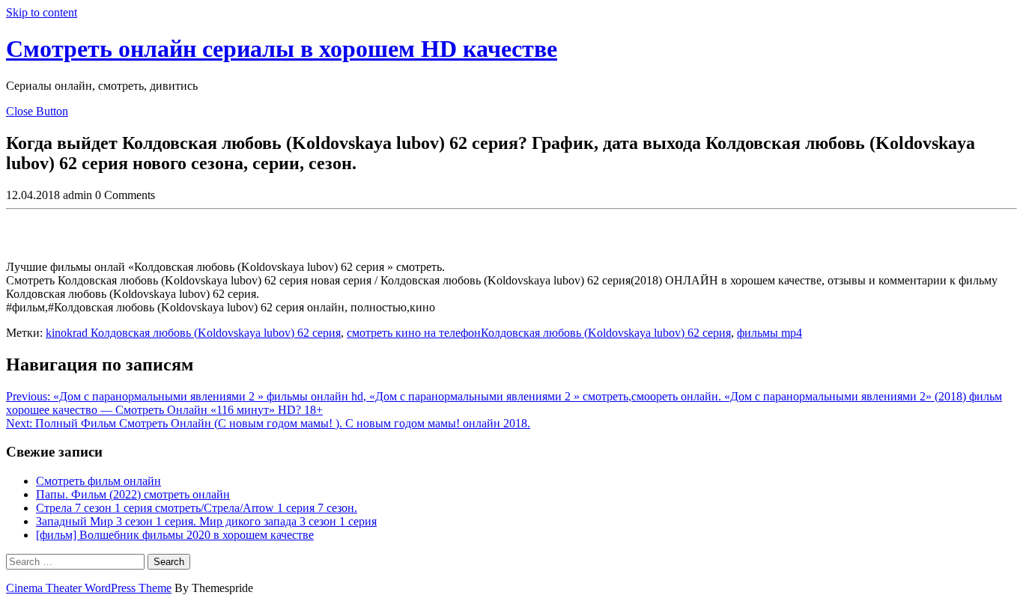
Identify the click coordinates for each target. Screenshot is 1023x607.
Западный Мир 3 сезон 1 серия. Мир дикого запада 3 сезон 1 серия (206, 521)
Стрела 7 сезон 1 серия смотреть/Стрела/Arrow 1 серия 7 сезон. (196, 507)
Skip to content (41, 12)
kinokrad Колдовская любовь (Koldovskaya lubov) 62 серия (193, 332)
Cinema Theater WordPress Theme (88, 588)
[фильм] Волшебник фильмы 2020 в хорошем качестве (175, 534)
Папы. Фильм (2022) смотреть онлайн (133, 494)
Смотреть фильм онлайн (98, 481)
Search (169, 561)
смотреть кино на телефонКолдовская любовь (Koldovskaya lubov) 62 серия (539, 332)
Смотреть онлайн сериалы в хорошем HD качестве (281, 48)
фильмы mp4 (769, 332)
